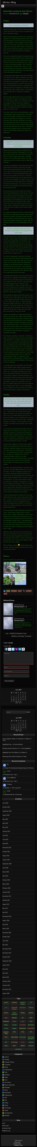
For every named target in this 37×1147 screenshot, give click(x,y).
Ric (8, 764)
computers (22, 1007)
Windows (6, 1115)
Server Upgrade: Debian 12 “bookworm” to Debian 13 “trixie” (16, 739)
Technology (7, 1107)
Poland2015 (31, 1028)
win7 (14, 1045)
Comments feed (6, 1128)
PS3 (14, 1032)
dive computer (14, 1013)
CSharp (31, 1007)
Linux (22, 1021)
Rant (6, 1037)
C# (31, 1002)
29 (18, 701)
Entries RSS (17, 1142)
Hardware (6, 1021)
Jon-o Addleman (11, 777)
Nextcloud (31, 1025)
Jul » (20, 702)
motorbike (23, 1025)
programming (6, 1032)
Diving (22, 1012)
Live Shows (7, 1082)
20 (13, 699)
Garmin (14, 1018)
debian (6, 1012)
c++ (6, 1007)
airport (6, 1002)
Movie (6, 1090)
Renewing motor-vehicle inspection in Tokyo (14, 756)
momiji (14, 1025)
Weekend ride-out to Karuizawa (13, 794)
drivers (31, 1012)
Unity (5, 1045)
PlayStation (22, 1028)
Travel (6, 1110)
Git (23, 1018)
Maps (6, 1025)
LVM (31, 1021)
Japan (6, 1077)
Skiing (6, 1105)
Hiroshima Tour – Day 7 (11, 774)
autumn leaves (22, 1003)
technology (14, 1042)
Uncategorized (8, 1113)
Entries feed (5, 1125)
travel (22, 1042)
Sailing (6, 1102)
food (6, 1018)
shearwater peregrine (31, 1037)
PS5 (31, 1032)
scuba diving (14, 1037)
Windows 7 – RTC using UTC (13, 788)
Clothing (6, 1059)
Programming (8, 1095)
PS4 (22, 1032)
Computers (7, 1064)
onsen (6, 1028)
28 (16, 701)
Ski (6, 1042)
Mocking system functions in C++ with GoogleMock (16, 748)
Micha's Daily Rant (9, 1085)
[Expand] (2, 6)
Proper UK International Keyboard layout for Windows (19, 768)
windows (31, 1045)
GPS (31, 1018)
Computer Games (14, 1008)
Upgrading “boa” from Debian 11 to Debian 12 (14, 752)
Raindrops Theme (18, 1145)
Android (14, 1002)
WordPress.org (6, 1130)
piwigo (14, 1028)
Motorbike (7, 1087)
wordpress (18, 1049)
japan (14, 1021)
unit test (31, 1042)
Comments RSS (17, 1143)
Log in (3, 1123)
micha (22, 605)
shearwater (22, 1037)
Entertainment (8, 1069)
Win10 (23, 1045)
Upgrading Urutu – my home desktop (12, 744)
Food (5, 1072)
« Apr (16, 702)
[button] (6, 650)
